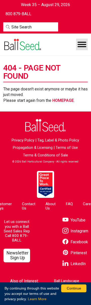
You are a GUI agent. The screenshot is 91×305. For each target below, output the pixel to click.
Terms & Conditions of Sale (45, 155)
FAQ (69, 204)
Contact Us (28, 206)
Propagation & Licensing (33, 148)
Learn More (37, 299)
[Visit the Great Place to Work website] (45, 184)
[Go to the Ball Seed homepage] (22, 44)
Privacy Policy (23, 140)
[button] (82, 44)
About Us (51, 206)
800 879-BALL (20, 238)
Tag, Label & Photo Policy (58, 140)
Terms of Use (67, 148)
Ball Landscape (66, 281)
